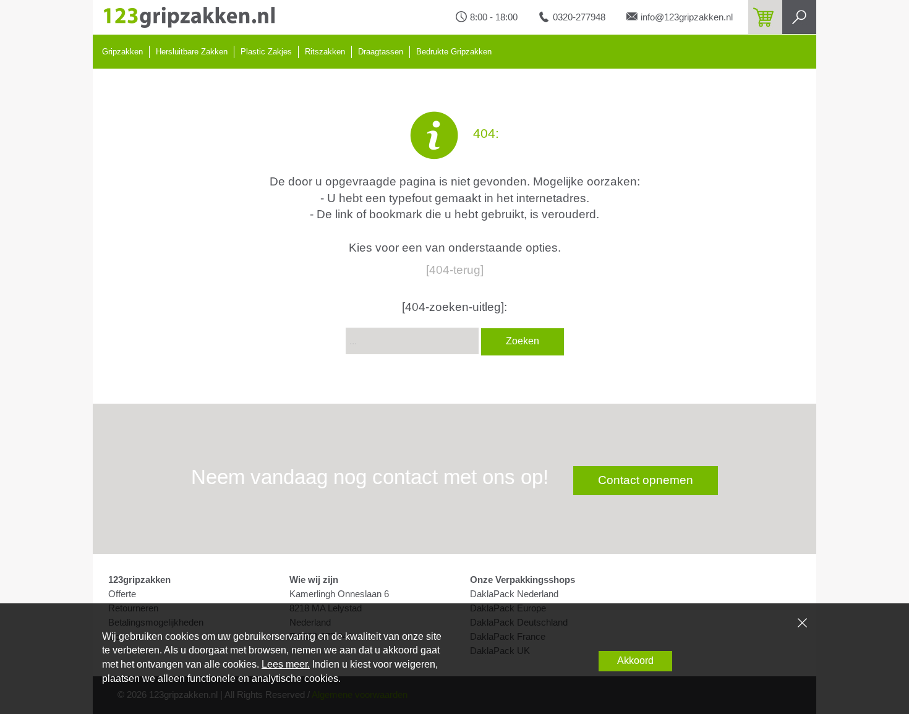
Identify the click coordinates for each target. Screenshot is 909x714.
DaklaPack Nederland (514, 594)
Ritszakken (325, 51)
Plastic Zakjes (266, 51)
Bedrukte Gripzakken (454, 51)
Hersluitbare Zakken (192, 51)
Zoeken (522, 341)
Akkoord (635, 660)
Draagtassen (380, 51)
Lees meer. (286, 664)
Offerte (122, 594)
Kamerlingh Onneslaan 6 (339, 594)
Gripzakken (122, 51)
